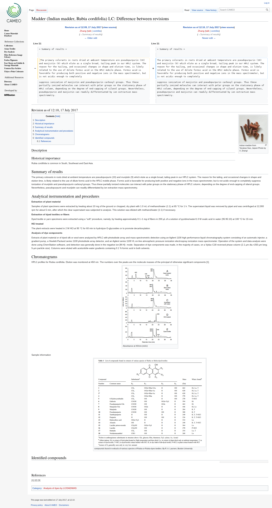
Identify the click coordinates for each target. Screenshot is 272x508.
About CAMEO (51, 505)
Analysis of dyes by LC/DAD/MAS (59, 488)
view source (109, 27)
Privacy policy (37, 505)
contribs (97, 31)
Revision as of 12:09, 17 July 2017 (83, 27)
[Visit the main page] (13, 12)
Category (37, 488)
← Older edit (91, 38)
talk (89, 31)
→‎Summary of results (91, 34)
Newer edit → (209, 38)
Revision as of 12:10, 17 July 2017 (201, 27)
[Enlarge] (266, 145)
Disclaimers (64, 505)
